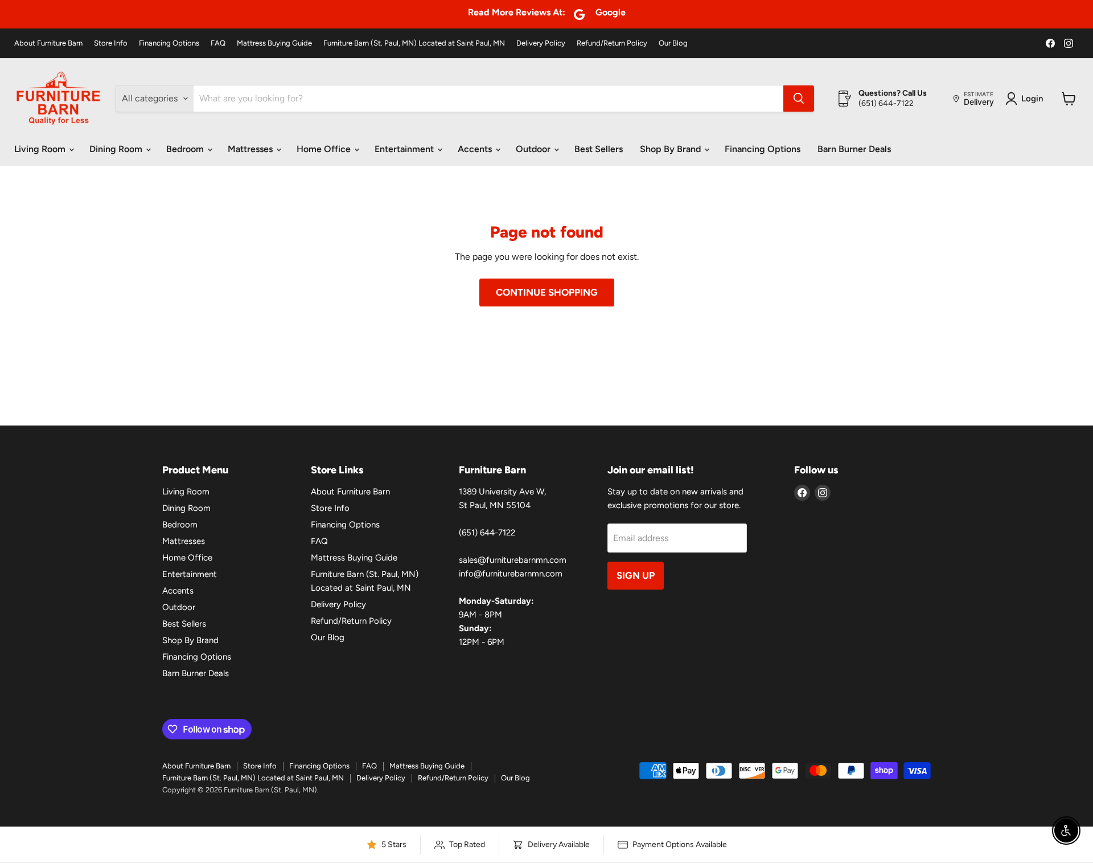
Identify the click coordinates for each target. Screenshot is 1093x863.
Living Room (41, 149)
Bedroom (186, 149)
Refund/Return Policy (612, 43)
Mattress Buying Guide (274, 43)
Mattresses (251, 149)
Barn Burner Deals (854, 149)
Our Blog (673, 43)
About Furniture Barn (48, 43)
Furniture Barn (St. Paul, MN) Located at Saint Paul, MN (414, 43)
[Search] (798, 98)
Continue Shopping (547, 292)
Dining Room (117, 149)
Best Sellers (598, 149)
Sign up (636, 575)
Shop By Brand (671, 149)
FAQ (218, 43)
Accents (476, 149)
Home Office (325, 149)
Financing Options (169, 43)
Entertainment (405, 149)
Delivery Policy (540, 43)
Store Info (111, 43)
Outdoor (534, 149)
